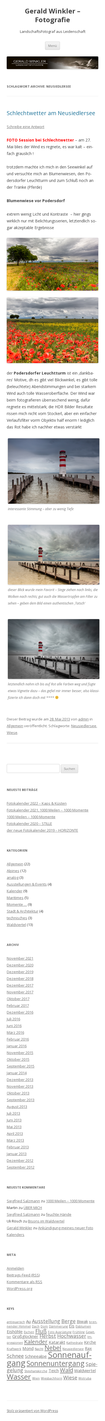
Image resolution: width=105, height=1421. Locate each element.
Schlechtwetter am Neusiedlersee (51, 113)
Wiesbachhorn (51, 1378)
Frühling (79, 1332)
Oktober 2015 (18, 1059)
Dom (44, 1326)
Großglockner (25, 1336)
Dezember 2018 (20, 978)
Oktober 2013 (18, 1093)
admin (83, 719)
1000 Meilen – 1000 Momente (31, 816)
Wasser (19, 1377)
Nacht (39, 1349)
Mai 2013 (14, 1126)
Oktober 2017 (18, 998)
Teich (53, 1370)
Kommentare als (24, 1281)
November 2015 (20, 1052)
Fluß (41, 1331)
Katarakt (57, 1342)
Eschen (29, 1332)
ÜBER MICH (33, 1207)
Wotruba (84, 1378)
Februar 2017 (18, 1005)
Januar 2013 (17, 1153)
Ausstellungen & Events (27, 884)
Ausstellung (46, 1321)
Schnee (15, 1355)
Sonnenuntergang (56, 1363)
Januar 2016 (17, 1045)
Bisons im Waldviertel (46, 1221)
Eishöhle (15, 1331)
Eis (71, 1326)
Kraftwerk (14, 1349)
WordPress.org (19, 1288)
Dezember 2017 (20, 985)
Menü (52, 46)
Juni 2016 (14, 1025)
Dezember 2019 (20, 971)
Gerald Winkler (19, 1227)
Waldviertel (16, 924)
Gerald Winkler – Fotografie (52, 15)
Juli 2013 (13, 1113)
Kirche (90, 1342)
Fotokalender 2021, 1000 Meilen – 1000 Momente (47, 810)
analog (12, 877)
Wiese (12, 732)
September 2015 (20, 1066)
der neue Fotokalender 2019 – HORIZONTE (42, 830)
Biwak (82, 1321)
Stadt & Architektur (22, 911)
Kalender (14, 890)
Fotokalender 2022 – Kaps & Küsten (37, 803)
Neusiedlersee (83, 725)
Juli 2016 (13, 1018)
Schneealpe (36, 1356)
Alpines (13, 870)
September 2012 (20, 1167)
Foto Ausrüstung (59, 1332)
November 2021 (20, 958)
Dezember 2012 (20, 1160)
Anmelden (15, 1268)
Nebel (53, 1347)
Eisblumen (83, 1326)
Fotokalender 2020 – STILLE (29, 823)
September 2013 (20, 1099)
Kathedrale (74, 1343)
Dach (35, 1326)
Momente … (17, 904)
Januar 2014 (17, 1072)
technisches (17, 917)
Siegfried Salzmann (23, 1200)
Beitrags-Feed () (23, 1275)
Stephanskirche (35, 1371)
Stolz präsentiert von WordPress (32, 1410)
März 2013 (15, 1140)
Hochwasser (71, 1336)
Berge (68, 1321)
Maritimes (15, 897)
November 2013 (20, 1086)
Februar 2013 (18, 1146)
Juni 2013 (14, 1120)
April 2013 (15, 1133)
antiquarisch (16, 1322)
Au (28, 1321)
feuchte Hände (58, 1214)
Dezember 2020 (20, 965)
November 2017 (20, 992)
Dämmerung (58, 1326)
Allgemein (15, 725)
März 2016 (15, 1032)
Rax (88, 1348)
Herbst (47, 1336)
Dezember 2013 (20, 1079)
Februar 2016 (18, 1039)
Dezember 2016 (20, 1012)
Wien (36, 1378)
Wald (66, 1370)
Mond (28, 1348)
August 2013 (17, 1106)
